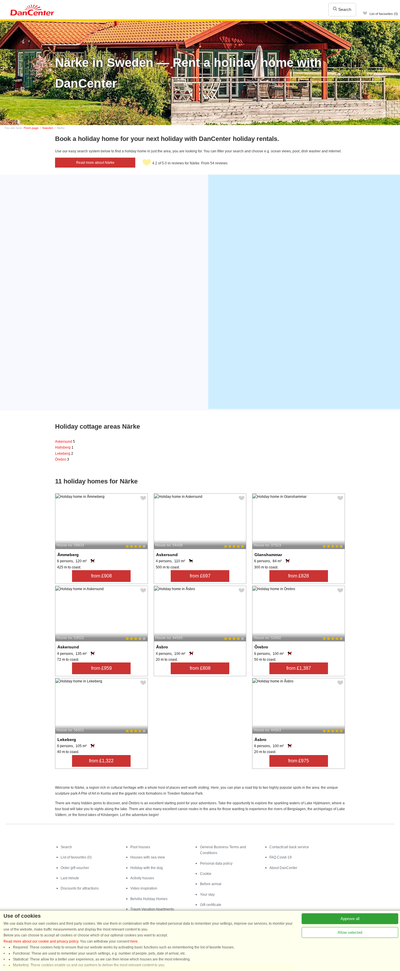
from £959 (101, 668)
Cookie (205, 874)
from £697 (200, 575)
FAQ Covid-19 (280, 857)
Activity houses (142, 878)
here (134, 941)
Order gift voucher (75, 868)
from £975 (298, 760)
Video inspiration (143, 888)
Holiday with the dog (146, 868)
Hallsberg (64, 447)
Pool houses (140, 847)
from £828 (298, 575)
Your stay (207, 894)
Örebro (62, 459)
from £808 (200, 668)
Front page (31, 128)
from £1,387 (298, 668)
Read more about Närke (95, 163)
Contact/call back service (289, 847)
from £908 (101, 575)
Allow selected (350, 932)
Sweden (47, 128)
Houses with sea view (147, 857)
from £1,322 (101, 760)
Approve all (350, 919)
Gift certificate (210, 905)
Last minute (70, 878)
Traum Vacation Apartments (152, 909)
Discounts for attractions (80, 888)
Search (344, 9)
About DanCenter (283, 868)
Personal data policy (216, 863)
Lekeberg (64, 454)
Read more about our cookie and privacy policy (41, 941)
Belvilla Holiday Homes (148, 899)
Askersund (65, 441)
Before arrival (210, 884)
